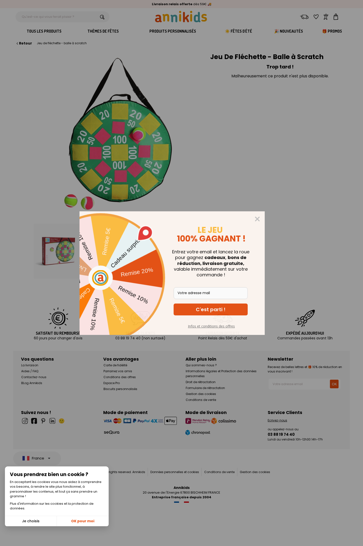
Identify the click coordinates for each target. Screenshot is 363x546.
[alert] (181, 273)
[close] (266, 219)
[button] (220, 309)
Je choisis (31, 521)
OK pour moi (82, 521)
